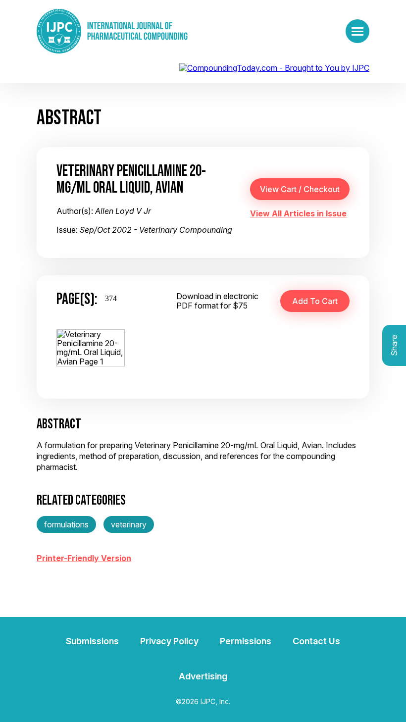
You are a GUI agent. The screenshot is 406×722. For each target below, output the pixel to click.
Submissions (92, 641)
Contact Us (316, 641)
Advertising (203, 676)
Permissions (245, 641)
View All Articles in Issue (298, 213)
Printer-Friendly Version (84, 558)
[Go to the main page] (112, 31)
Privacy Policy (169, 641)
